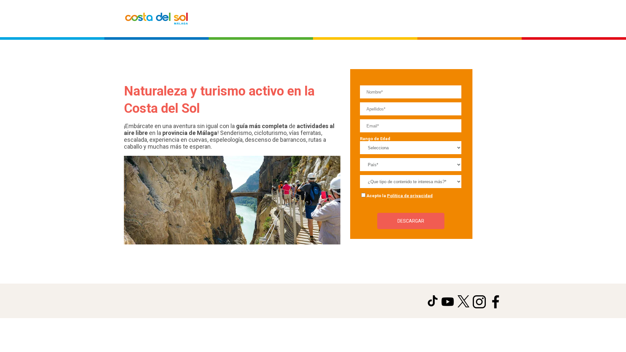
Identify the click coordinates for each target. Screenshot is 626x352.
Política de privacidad (410, 195)
